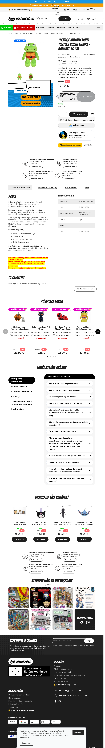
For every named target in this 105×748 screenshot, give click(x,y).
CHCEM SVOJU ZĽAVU (66, 386)
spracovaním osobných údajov (59, 391)
